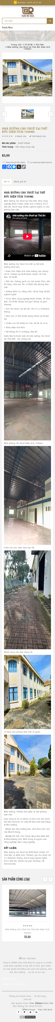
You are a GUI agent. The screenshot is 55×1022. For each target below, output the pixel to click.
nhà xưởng (34, 336)
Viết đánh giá (39, 136)
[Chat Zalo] (44, 1003)
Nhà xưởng (9, 264)
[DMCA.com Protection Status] (27, 1016)
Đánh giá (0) (20, 181)
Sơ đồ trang (40, 996)
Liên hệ (27, 999)
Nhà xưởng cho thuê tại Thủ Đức (20, 201)
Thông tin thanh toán (20, 996)
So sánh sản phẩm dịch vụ (41, 162)
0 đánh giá (20, 136)
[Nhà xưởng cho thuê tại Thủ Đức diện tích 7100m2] (27, 77)
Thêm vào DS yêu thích (15, 162)
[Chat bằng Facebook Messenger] (37, 1009)
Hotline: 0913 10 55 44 (29, 2)
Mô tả (7, 181)
